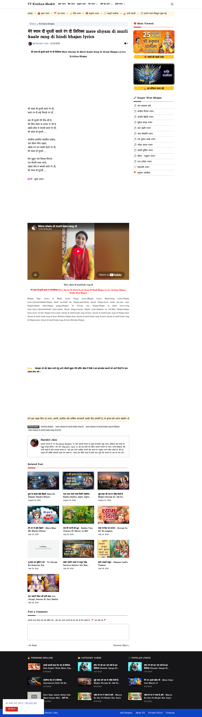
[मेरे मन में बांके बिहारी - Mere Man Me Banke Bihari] (43, 515)
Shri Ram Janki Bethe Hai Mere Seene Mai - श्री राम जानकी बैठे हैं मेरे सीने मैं (57, 697)
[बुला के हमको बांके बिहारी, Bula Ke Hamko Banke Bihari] (43, 481)
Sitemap (170, 713)
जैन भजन (91, 4)
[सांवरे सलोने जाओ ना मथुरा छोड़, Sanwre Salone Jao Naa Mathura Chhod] (78, 549)
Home (33, 24)
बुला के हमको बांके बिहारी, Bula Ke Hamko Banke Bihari (41, 496)
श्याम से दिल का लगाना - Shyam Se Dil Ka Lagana (112, 530)
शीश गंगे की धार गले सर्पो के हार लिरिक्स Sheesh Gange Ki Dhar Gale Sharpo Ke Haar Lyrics (107, 667)
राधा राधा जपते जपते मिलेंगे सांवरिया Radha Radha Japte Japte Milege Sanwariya (76, 496)
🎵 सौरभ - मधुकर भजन (144, 156)
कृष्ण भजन (62, 4)
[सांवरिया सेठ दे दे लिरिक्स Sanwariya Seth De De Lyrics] (34, 681)
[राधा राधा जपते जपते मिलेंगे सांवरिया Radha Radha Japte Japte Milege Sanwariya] (78, 481)
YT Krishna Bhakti (41, 4)
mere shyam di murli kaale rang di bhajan (102, 427)
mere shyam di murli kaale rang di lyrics (44, 430)
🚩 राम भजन (30, 13)
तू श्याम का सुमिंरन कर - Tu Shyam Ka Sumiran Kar (42, 564)
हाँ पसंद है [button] (11, 709)
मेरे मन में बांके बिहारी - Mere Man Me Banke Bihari (42, 530)
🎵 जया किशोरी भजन (143, 134)
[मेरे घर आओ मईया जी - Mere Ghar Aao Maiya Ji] (135, 681)
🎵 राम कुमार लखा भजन (144, 139)
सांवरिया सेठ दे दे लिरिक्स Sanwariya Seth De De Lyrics (54, 682)
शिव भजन (71, 4)
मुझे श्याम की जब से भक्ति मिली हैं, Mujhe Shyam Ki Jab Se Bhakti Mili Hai (110, 496)
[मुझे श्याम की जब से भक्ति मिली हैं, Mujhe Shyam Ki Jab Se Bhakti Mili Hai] (113, 481)
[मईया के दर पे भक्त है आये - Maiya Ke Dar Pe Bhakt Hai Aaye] (84, 696)
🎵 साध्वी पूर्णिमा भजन (143, 150)
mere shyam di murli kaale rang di (69, 427)
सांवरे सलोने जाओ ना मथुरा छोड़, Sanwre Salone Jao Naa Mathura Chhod (75, 564)
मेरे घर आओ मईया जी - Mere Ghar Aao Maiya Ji (158, 682)
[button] (172, 4)
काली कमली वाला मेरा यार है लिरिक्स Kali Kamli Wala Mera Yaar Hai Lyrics (57, 667)
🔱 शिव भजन (46, 13)
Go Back (33, 645)
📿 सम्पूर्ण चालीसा (82, 13)
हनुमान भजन (81, 4)
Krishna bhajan (46, 24)
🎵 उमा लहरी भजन (142, 128)
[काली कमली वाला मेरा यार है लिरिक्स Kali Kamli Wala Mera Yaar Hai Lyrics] (34, 666)
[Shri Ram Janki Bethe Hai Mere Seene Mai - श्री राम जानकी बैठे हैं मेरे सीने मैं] (34, 696)
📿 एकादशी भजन (141, 167)
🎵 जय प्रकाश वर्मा (142, 106)
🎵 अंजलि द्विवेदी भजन (143, 117)
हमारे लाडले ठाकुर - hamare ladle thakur (113, 564)
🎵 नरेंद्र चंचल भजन (143, 145)
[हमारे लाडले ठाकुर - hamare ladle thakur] (113, 549)
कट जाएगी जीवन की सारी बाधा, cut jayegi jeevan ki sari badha (43, 598)
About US (140, 713)
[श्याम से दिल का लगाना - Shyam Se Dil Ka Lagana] (113, 515)
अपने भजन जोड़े (31, 703)
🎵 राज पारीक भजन (143, 161)
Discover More (121, 645)
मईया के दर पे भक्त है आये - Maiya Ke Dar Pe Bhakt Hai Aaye (108, 697)
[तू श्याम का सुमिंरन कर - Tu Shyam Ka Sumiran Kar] (43, 549)
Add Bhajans (126, 713)
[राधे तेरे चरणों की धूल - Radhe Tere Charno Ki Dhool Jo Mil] (78, 515)
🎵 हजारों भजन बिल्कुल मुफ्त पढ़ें (124, 13)
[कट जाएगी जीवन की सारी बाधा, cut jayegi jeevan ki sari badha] (43, 583)
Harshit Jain (49, 440)
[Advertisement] (78, 84)
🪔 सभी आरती (101, 13)
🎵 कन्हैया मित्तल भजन (144, 111)
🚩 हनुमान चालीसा (142, 173)
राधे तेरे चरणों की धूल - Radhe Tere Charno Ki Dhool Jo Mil (78, 530)
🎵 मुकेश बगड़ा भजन (143, 122)
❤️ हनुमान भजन (63, 13)
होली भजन (119, 4)
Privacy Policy (155, 713)
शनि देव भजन (105, 4)
